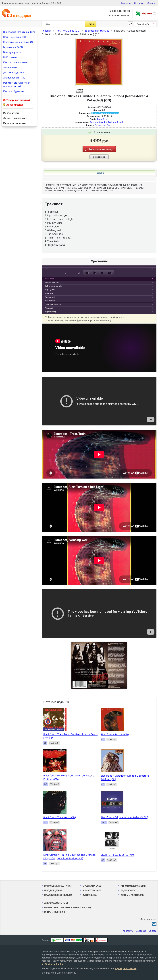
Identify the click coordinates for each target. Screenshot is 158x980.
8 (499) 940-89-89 (52, 963)
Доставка (139, 3)
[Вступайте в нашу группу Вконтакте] (154, 924)
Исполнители (11, 113)
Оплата (151, 3)
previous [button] (87, 273)
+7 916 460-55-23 (118, 15)
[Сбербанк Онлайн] (57, 940)
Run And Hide (50, 301)
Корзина (149, 13)
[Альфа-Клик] (102, 940)
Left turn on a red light (53, 286)
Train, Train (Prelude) (53, 304)
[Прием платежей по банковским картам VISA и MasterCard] (73, 940)
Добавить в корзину (99, 149)
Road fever (49, 279)
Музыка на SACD (13, 47)
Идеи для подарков (14, 123)
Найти (90, 24)
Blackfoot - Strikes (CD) (115, 734)
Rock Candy (102, 119)
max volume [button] (79, 273)
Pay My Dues (50, 290)
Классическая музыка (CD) (19, 42)
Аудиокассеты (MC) (14, 77)
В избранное (99, 157)
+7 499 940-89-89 (119, 11)
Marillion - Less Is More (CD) (117, 855)
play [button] (94, 273)
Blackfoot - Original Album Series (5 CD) (124, 817)
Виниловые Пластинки (57, 885)
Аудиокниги (10, 67)
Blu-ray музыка (12, 52)
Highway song (50, 312)
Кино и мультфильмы (15, 62)
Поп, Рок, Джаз (53, 890)
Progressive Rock (103, 125)
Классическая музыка (58, 895)
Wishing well (49, 297)
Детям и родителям (14, 72)
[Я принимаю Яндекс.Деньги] (89, 940)
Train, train (49, 308)
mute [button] (66, 273)
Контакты (126, 3)
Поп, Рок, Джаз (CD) (15, 37)
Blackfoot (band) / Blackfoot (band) (106, 122)
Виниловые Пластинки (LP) (19, 31)
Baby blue (49, 293)
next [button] (110, 273)
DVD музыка (10, 57)
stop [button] (102, 273)
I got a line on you (51, 282)
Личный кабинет (145, 24)
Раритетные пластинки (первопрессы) (16, 84)
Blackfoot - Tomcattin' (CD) (59, 817)
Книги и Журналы (13, 91)
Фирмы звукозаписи (15, 118)
